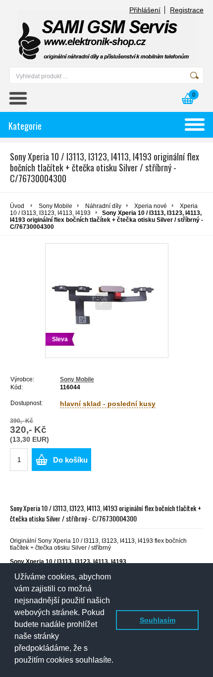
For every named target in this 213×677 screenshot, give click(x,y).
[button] (15, 667)
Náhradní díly (103, 206)
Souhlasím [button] (157, 620)
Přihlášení (144, 10)
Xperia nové (150, 206)
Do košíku (70, 460)
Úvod (17, 206)
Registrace (187, 10)
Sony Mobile (55, 206)
